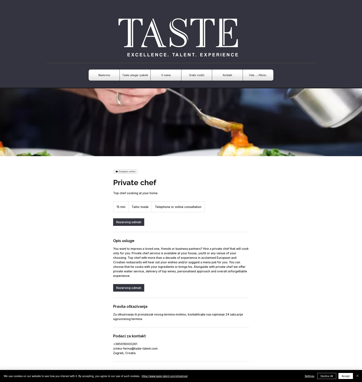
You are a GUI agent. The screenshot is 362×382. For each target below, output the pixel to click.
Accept (346, 376)
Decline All (327, 376)
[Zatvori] (357, 376)
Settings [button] (309, 376)
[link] (128, 222)
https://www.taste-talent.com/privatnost (165, 376)
